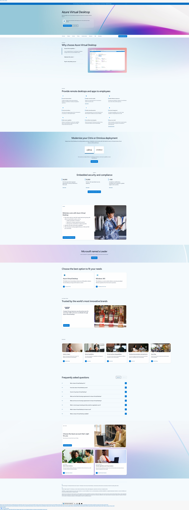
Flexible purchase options (59, 504)
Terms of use (24, 509)
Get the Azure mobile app (68, 503)
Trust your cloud (27, 504)
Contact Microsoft (11, 509)
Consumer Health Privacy (4, 509)
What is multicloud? (74, 505)
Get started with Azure (8, 504)
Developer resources (33, 505)
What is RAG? (112, 505)
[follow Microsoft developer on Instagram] (77, 503)
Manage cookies (19, 509)
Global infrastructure (15, 504)
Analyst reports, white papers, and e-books (53, 505)
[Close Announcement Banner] (126, 3)
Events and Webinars (43, 505)
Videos (61, 505)
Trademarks (28, 509)
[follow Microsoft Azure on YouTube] (82, 503)
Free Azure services (52, 504)
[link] (63, 36)
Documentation (25, 505)
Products (42, 504)
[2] (62, 487)
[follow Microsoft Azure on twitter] (75, 503)
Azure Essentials (32, 504)
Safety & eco (32, 509)
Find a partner (21, 505)
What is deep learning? (89, 505)
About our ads (36, 509)
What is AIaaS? (95, 505)
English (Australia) (3, 507)
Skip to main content (3, 0)
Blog (29, 505)
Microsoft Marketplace (14, 505)
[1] (62, 484)
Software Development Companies (5, 505)
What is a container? (107, 505)
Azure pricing (46, 504)
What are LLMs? (100, 505)
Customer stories (38, 504)
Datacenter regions (22, 504)
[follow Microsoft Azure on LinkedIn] (79, 503)
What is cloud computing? (66, 505)
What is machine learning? (81, 505)
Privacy (15, 509)
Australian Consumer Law (43, 509)
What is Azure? (2, 504)
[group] (94, 316)
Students (38, 505)
